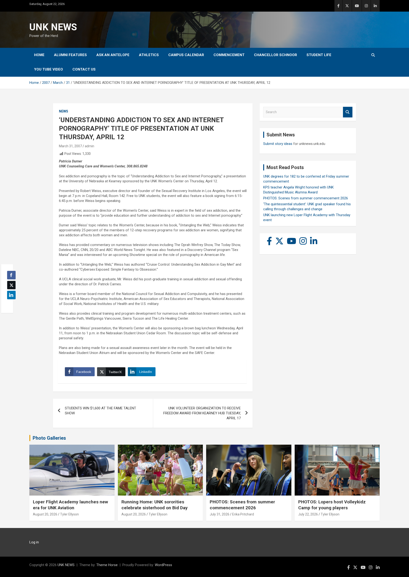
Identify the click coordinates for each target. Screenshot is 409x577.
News (63, 111)
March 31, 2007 (70, 146)
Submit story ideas (277, 144)
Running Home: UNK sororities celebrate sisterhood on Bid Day (154, 504)
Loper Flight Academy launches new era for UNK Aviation (70, 504)
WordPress (163, 565)
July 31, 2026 (219, 514)
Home (39, 55)
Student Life (319, 55)
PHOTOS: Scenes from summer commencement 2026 (305, 198)
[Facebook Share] (11, 275)
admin (89, 146)
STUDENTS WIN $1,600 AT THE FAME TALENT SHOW (100, 410)
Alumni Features (70, 55)
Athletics (149, 55)
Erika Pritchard (243, 514)
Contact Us (84, 69)
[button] (10, 304)
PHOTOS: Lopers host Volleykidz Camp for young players (332, 504)
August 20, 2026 (45, 514)
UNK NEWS (53, 27)
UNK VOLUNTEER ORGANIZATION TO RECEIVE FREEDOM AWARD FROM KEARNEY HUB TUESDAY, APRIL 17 (202, 413)
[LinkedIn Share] (11, 295)
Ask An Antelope (112, 55)
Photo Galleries (49, 438)
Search (347, 112)
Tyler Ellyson (69, 514)
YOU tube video (48, 69)
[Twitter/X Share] (11, 285)
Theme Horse (107, 565)
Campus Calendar (186, 55)
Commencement (229, 55)
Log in (34, 542)
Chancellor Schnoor (275, 55)
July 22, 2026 (308, 514)
